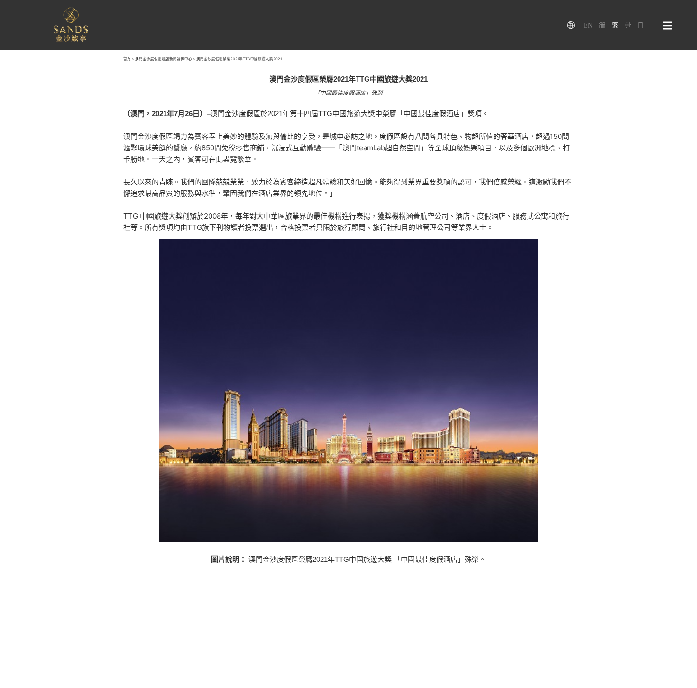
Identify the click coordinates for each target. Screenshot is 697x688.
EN (588, 25)
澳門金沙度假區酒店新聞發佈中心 (163, 59)
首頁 (127, 59)
